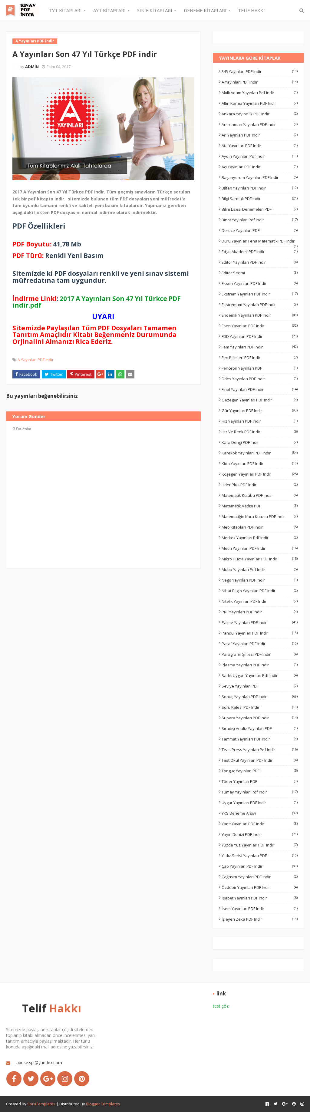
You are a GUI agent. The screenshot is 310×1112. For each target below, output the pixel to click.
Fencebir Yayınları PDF (260, 368)
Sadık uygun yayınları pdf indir (260, 675)
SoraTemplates (41, 1104)
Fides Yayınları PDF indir (260, 378)
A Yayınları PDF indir (36, 359)
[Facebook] (13, 1078)
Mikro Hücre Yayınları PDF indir (260, 559)
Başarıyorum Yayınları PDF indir (260, 177)
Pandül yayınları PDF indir (260, 633)
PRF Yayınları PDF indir (260, 612)
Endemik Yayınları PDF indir (260, 315)
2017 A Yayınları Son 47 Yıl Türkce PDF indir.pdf (96, 301)
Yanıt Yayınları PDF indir (260, 824)
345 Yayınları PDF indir (260, 71)
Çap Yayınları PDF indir (260, 866)
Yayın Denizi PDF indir (260, 834)
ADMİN (32, 66)
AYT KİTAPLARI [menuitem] (109, 10)
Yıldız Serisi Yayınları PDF (260, 855)
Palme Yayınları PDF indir (260, 622)
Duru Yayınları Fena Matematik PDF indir (260, 241)
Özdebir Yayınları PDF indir (260, 887)
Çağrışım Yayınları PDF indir (260, 876)
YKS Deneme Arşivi (260, 813)
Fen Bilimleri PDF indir (260, 357)
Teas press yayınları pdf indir (260, 749)
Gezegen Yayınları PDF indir (260, 400)
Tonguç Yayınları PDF (260, 771)
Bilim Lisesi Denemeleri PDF (260, 209)
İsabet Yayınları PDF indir (260, 898)
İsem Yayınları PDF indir (260, 908)
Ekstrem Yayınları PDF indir (260, 294)
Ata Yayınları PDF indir (260, 145)
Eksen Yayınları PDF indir (260, 283)
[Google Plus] (47, 1078)
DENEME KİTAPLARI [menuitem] (205, 10)
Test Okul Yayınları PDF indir (260, 760)
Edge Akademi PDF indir (260, 251)
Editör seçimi (260, 273)
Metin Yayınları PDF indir (260, 548)
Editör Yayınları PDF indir (260, 262)
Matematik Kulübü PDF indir (260, 495)
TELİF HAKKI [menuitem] (251, 10)
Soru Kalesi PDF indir (260, 707)
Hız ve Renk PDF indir (260, 431)
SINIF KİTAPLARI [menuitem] (154, 10)
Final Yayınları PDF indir (260, 389)
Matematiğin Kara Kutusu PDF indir (260, 516)
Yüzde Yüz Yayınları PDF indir (260, 845)
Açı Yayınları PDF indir (260, 167)
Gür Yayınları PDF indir (260, 410)
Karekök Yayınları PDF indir (260, 453)
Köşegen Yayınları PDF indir (260, 474)
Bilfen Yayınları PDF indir (260, 188)
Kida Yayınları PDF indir (260, 463)
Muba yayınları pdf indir (260, 569)
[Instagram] (64, 1078)
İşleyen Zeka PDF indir (260, 919)
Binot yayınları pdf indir (260, 220)
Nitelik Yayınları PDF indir (260, 601)
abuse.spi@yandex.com (39, 1062)
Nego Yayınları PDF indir (260, 580)
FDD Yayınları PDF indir (260, 336)
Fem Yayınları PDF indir (260, 347)
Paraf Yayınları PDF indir (260, 643)
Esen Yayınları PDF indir (260, 325)
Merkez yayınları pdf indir (260, 537)
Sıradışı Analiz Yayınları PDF (260, 728)
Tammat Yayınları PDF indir (260, 739)
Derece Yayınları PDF (260, 230)
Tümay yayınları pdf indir (260, 792)
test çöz (221, 1006)
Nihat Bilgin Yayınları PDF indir (260, 590)
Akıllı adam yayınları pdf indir (260, 92)
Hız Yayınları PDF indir (260, 421)
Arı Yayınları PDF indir (260, 135)
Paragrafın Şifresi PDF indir (260, 654)
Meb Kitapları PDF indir (260, 527)
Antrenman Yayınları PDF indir (260, 124)
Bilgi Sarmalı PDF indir (260, 198)
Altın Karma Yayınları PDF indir (260, 103)
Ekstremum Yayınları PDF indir (260, 304)
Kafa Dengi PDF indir (260, 442)
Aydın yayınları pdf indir (260, 156)
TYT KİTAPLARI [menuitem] (65, 10)
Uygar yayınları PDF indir (260, 802)
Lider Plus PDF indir (260, 484)
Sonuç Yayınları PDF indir (260, 696)
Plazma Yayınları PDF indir (260, 665)
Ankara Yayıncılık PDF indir (260, 114)
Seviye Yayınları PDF (260, 686)
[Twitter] (30, 1078)
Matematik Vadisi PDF (260, 506)
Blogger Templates (103, 1104)
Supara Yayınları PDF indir (260, 718)
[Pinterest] (81, 1078)
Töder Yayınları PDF (260, 781)
